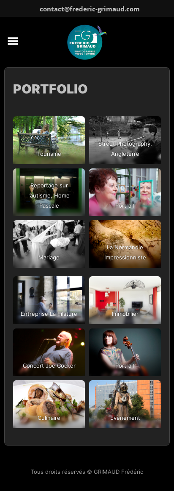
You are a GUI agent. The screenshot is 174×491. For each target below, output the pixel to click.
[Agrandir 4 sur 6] (150, 204)
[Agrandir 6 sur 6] (150, 256)
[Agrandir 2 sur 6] (150, 152)
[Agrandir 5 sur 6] (74, 256)
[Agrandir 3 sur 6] (74, 204)
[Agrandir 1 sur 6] (74, 152)
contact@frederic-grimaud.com (90, 9)
